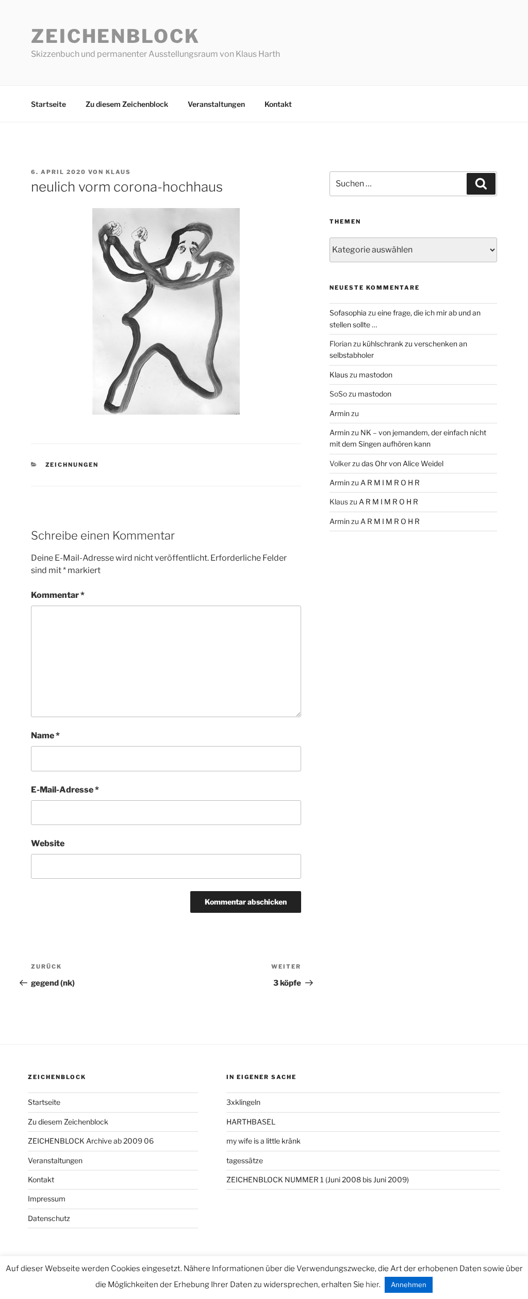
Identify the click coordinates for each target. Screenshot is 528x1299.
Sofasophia (348, 312)
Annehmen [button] (408, 1284)
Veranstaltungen (216, 104)
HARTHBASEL (250, 1121)
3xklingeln (243, 1102)
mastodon (375, 374)
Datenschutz (49, 1218)
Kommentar (58, 595)
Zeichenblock (115, 36)
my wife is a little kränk (263, 1140)
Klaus (118, 172)
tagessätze (244, 1160)
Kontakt (278, 104)
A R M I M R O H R (390, 482)
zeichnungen (72, 464)
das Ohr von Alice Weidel (402, 463)
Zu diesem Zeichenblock (127, 104)
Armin (339, 413)
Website (47, 843)
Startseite (48, 104)
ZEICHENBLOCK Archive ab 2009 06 (91, 1140)
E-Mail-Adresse (65, 790)
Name (45, 735)
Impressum (46, 1198)
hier (372, 1284)
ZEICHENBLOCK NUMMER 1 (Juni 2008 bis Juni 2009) (317, 1179)
